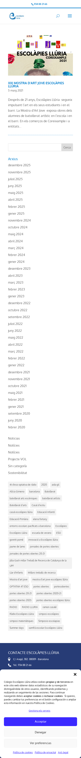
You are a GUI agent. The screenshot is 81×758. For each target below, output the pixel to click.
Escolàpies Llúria (18, 532)
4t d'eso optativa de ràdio (23, 484)
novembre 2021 (19, 379)
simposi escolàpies (49, 613)
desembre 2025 (19, 165)
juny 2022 (15, 331)
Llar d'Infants (16, 572)
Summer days (17, 627)
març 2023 (15, 282)
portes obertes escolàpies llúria (53, 600)
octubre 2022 (17, 310)
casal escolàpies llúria (21, 512)
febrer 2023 (16, 289)
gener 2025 (16, 213)
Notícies (13, 445)
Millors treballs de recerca (41, 572)
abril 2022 (15, 344)
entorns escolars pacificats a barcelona (30, 526)
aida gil (55, 484)
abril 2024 (15, 241)
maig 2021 (15, 393)
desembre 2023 (19, 268)
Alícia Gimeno (17, 491)
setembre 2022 (19, 317)
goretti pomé (16, 539)
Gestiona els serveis (39, 710)
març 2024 (15, 248)
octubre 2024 (17, 227)
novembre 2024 (19, 220)
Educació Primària (19, 519)
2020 (44, 484)
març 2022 (15, 351)
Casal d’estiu (38, 505)
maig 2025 (15, 193)
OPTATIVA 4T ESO (19, 586)
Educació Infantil (46, 512)
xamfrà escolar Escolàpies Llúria (45, 627)
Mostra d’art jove (19, 579)
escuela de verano (41, 532)
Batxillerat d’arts (18, 505)
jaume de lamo (17, 546)
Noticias (14, 438)
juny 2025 (15, 186)
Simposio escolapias (49, 621)
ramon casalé (50, 607)
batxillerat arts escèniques (23, 498)
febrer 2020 (16, 427)
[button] (75, 674)
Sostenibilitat (17, 473)
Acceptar (40, 721)
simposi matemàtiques (21, 621)
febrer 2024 (16, 255)
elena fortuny (40, 519)
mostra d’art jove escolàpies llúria (50, 579)
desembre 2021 (19, 372)
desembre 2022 (19, 303)
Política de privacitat (45, 752)
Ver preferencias (40, 743)
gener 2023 (16, 296)
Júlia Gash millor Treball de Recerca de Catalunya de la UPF (38, 563)
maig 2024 (15, 234)
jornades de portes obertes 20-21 (27, 553)
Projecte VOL (17, 459)
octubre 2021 (17, 386)
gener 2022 (16, 365)
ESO (58, 532)
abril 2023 (15, 276)
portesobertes (61, 586)
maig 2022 (15, 337)
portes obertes (41, 586)
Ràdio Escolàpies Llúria (22, 613)
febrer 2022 (16, 358)
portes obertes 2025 (20, 600)
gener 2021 (16, 407)
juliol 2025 (15, 179)
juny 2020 (15, 420)
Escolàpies (61, 526)
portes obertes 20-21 (21, 593)
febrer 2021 (16, 400)
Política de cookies (23, 752)
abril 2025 (15, 200)
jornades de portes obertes (44, 546)
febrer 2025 (16, 207)
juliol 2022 (15, 324)
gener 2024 (16, 262)
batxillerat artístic (51, 498)
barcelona (34, 491)
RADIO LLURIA (30, 607)
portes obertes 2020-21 (49, 593)
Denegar (40, 732)
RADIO (13, 607)
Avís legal (63, 752)
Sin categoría (17, 466)
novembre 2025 (19, 172)
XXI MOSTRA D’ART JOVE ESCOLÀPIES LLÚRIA (36, 84)
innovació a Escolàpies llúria (43, 539)
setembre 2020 (19, 413)
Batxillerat (50, 491)
